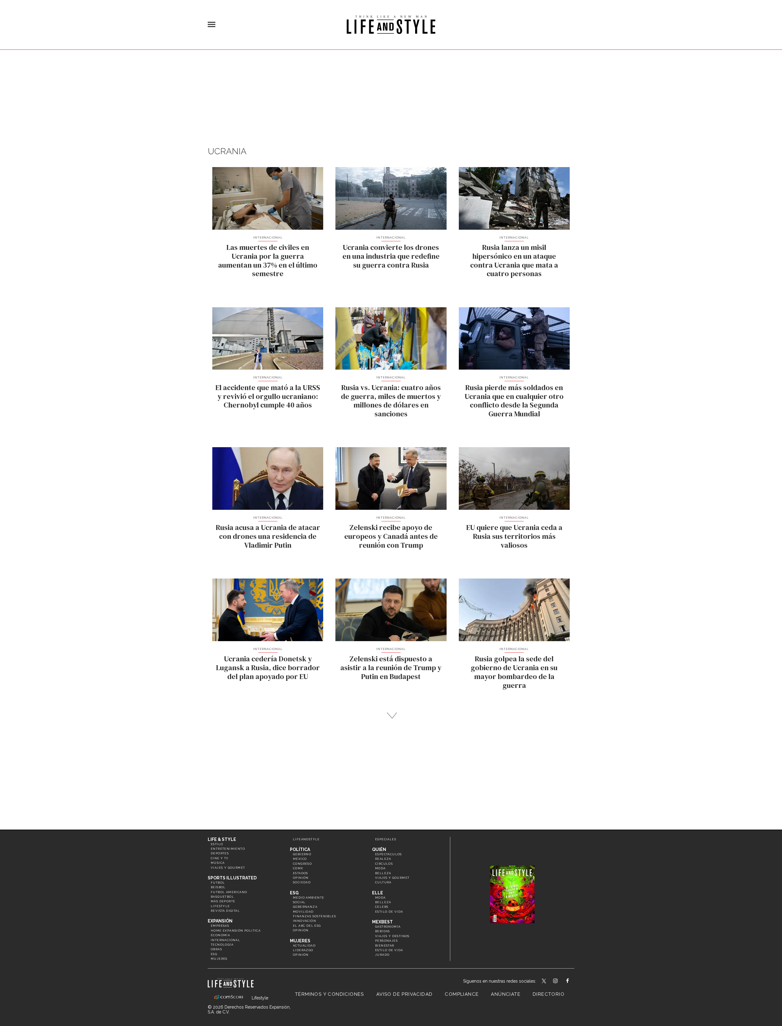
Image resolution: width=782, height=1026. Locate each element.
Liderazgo (303, 950)
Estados (300, 873)
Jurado (382, 954)
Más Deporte (223, 901)
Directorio (549, 994)
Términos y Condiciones (329, 994)
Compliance (462, 994)
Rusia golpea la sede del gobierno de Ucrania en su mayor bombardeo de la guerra (514, 672)
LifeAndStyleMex (573, 981)
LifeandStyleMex (544, 981)
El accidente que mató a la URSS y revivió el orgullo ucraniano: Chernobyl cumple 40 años (267, 396)
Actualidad (304, 945)
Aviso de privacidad (404, 994)
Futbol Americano (229, 892)
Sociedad (302, 882)
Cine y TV (220, 858)
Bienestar (384, 945)
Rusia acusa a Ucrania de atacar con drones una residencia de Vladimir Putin (268, 536)
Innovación (304, 920)
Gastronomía (387, 926)
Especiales (385, 839)
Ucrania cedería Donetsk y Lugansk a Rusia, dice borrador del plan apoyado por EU (268, 667)
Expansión (220, 920)
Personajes (386, 940)
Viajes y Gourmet (228, 867)
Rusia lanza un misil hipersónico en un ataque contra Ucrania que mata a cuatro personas (514, 260)
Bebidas (382, 931)
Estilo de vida (389, 911)
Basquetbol (222, 896)
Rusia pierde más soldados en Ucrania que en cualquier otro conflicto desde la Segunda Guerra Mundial (514, 400)
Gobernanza (305, 906)
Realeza (383, 858)
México (300, 858)
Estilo (217, 844)
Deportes (220, 853)
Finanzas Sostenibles (314, 916)
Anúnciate (506, 994)
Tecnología (222, 944)
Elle (377, 892)
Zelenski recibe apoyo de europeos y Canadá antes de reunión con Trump (391, 536)
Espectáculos (388, 854)
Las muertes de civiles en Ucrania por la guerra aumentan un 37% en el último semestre (267, 260)
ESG (214, 954)
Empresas (220, 925)
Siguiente (391, 715)
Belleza (383, 873)
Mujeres (219, 958)
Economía (220, 935)
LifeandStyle (306, 839)
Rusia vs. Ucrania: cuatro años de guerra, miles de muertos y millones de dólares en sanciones (391, 400)
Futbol (218, 882)
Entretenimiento (228, 848)
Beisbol (218, 887)
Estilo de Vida (389, 950)
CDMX (298, 868)
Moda (380, 868)
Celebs (381, 906)
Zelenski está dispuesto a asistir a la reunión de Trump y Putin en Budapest (390, 667)
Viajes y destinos (392, 936)
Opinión (301, 877)
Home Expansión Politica (236, 930)
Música (218, 862)
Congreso (302, 863)
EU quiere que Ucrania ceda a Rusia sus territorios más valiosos (514, 536)
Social (299, 902)
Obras (216, 949)
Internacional (268, 237)
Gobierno (302, 854)
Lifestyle (220, 906)
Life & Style (222, 839)
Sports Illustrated (232, 877)
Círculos (384, 863)
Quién (379, 849)
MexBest (382, 921)
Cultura (383, 882)
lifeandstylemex (560, 981)
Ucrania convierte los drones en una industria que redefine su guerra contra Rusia (391, 256)
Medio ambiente (308, 897)
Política (300, 849)
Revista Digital (225, 910)
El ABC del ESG (307, 925)
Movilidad (303, 911)
